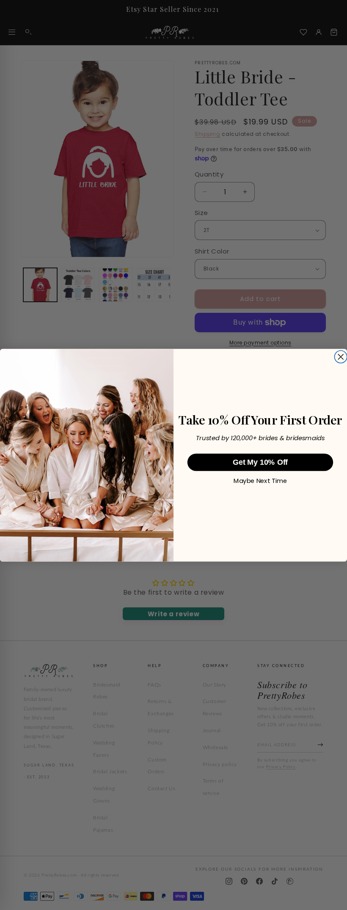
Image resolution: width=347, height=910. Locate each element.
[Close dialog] (340, 356)
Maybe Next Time (260, 481)
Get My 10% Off (260, 462)
